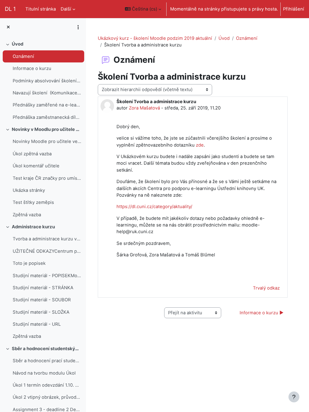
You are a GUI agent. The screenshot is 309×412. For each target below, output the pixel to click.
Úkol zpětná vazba (32, 154)
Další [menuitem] (66, 9)
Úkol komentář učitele (36, 166)
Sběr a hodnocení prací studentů (47, 360)
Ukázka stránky (29, 190)
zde (200, 145)
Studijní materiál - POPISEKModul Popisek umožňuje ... (47, 275)
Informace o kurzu (32, 68)
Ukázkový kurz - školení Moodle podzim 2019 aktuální (155, 38)
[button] (143, 9)
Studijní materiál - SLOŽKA (41, 312)
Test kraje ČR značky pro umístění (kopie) (47, 178)
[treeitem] (43, 80)
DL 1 (10, 8)
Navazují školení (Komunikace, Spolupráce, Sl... (47, 93)
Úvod (17, 44)
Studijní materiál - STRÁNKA (43, 287)
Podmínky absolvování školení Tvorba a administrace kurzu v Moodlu (47, 81)
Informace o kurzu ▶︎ (262, 312)
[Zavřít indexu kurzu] (8, 27)
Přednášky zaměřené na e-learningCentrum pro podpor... (47, 105)
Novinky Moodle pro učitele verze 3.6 (47, 141)
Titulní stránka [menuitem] (40, 9)
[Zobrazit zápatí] (293, 396)
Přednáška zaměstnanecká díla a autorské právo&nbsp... (47, 117)
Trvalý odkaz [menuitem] (266, 288)
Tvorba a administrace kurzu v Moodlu (47, 239)
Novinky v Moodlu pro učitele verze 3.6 (46, 129)
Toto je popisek (29, 263)
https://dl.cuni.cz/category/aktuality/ (154, 206)
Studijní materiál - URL (37, 324)
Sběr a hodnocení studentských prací (46, 348)
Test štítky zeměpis (33, 202)
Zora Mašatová (144, 108)
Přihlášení (293, 9)
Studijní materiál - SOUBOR (42, 300)
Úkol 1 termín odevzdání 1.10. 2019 (47, 385)
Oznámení (23, 56)
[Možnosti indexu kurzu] (78, 27)
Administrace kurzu (33, 227)
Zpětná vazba (27, 214)
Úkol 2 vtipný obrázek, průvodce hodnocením (47, 397)
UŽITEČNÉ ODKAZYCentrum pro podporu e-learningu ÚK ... (47, 251)
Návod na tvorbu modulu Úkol (44, 373)
